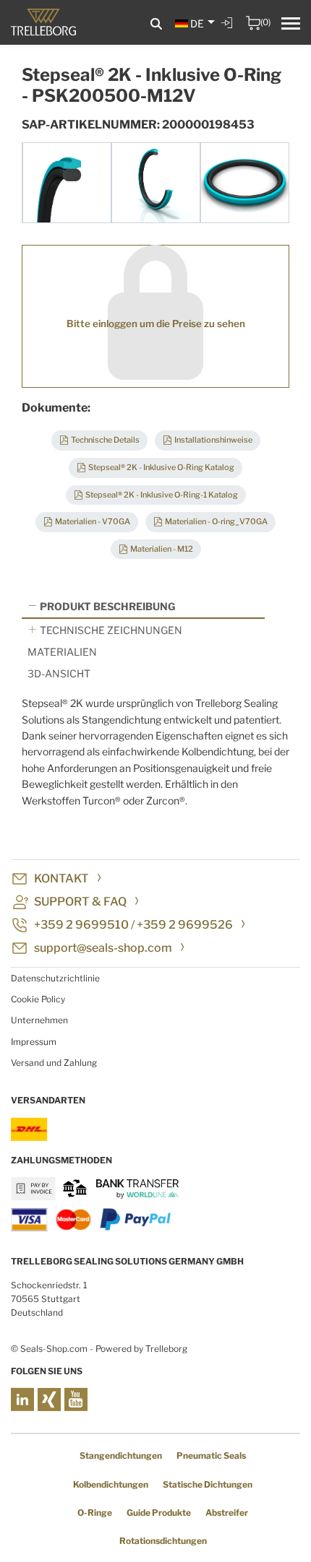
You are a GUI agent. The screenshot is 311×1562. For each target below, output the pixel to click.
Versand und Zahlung (54, 1062)
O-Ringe (94, 1512)
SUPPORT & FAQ (80, 901)
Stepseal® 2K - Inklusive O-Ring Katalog (161, 467)
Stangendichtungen (121, 1455)
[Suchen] (156, 24)
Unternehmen (39, 1020)
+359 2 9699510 (81, 925)
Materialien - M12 (161, 549)
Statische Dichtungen (207, 1484)
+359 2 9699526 (185, 925)
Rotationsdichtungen (163, 1540)
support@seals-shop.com (103, 948)
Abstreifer (226, 1512)
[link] (228, 33)
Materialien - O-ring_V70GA (216, 521)
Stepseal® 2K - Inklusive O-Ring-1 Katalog (161, 495)
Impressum (33, 1041)
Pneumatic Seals (211, 1455)
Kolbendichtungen (110, 1484)
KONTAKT (61, 878)
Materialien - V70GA (92, 521)
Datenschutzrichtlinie (55, 978)
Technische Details (105, 440)
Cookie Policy (38, 999)
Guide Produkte (159, 1512)
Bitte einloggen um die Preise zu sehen (156, 323)
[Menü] (290, 25)
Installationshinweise (213, 440)
